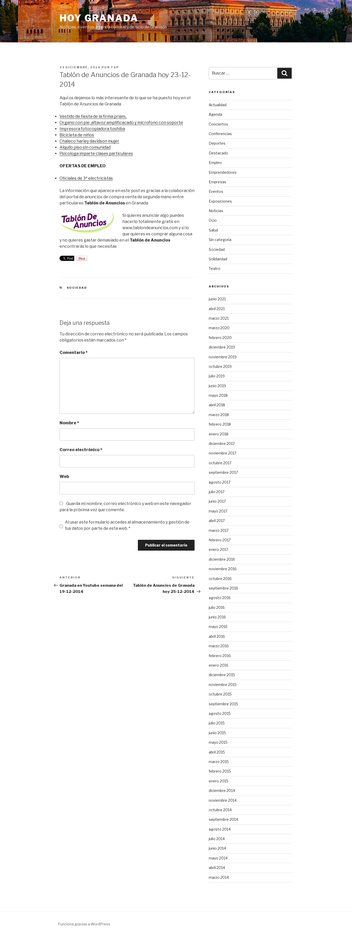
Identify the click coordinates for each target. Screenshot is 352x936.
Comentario (74, 352)
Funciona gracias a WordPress (84, 924)
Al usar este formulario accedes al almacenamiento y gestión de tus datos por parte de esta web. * (127, 525)
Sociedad (77, 287)
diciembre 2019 (222, 347)
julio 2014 (217, 838)
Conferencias (220, 133)
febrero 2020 (220, 337)
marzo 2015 (219, 761)
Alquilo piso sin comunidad (85, 147)
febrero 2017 (220, 540)
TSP (115, 67)
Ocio (213, 220)
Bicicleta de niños (77, 134)
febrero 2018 (220, 424)
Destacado (218, 153)
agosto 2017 (219, 482)
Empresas (217, 182)
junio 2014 (217, 848)
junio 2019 (217, 386)
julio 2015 (217, 723)
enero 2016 (218, 665)
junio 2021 (217, 299)
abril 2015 (217, 752)
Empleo (215, 162)
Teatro (214, 268)
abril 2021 (217, 309)
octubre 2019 (220, 366)
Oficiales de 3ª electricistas (86, 178)
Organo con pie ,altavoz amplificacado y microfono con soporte (121, 122)
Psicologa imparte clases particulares (96, 153)
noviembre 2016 (223, 569)
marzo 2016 (219, 646)
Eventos (216, 191)
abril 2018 (217, 405)
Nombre (69, 422)
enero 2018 (218, 434)
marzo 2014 (219, 877)
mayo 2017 (218, 511)
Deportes (217, 143)
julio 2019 (217, 376)
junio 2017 (217, 501)
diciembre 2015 (222, 675)
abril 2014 (217, 867)
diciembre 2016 (222, 559)
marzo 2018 (219, 414)
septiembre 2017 (223, 472)
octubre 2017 (220, 463)
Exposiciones (220, 201)
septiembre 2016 (223, 588)
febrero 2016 (220, 655)
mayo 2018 (218, 395)
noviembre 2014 (223, 800)
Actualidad (218, 105)
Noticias (216, 211)
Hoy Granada (99, 18)
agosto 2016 (220, 597)
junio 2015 (217, 733)
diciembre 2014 (222, 790)
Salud (213, 230)
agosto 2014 (220, 829)
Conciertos (218, 124)
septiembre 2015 (223, 704)
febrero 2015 (220, 771)
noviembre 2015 (223, 684)
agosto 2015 (220, 713)
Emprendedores (223, 172)
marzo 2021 (219, 318)
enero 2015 (218, 781)
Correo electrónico (81, 449)
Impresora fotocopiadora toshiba (92, 128)
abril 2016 (217, 636)
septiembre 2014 (223, 819)
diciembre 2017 (222, 443)
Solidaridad (218, 259)
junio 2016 (217, 617)
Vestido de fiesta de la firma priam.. (93, 116)
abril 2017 (217, 520)
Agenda (215, 114)
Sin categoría (220, 239)
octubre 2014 (220, 810)
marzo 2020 (219, 328)
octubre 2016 (220, 578)
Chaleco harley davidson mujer (89, 141)
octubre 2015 (220, 694)
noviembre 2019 (223, 357)
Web (64, 476)
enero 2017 (218, 549)
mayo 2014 (218, 858)
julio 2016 (217, 607)
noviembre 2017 (222, 453)
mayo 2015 (218, 742)
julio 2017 (216, 492)
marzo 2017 (219, 530)
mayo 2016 (218, 626)
